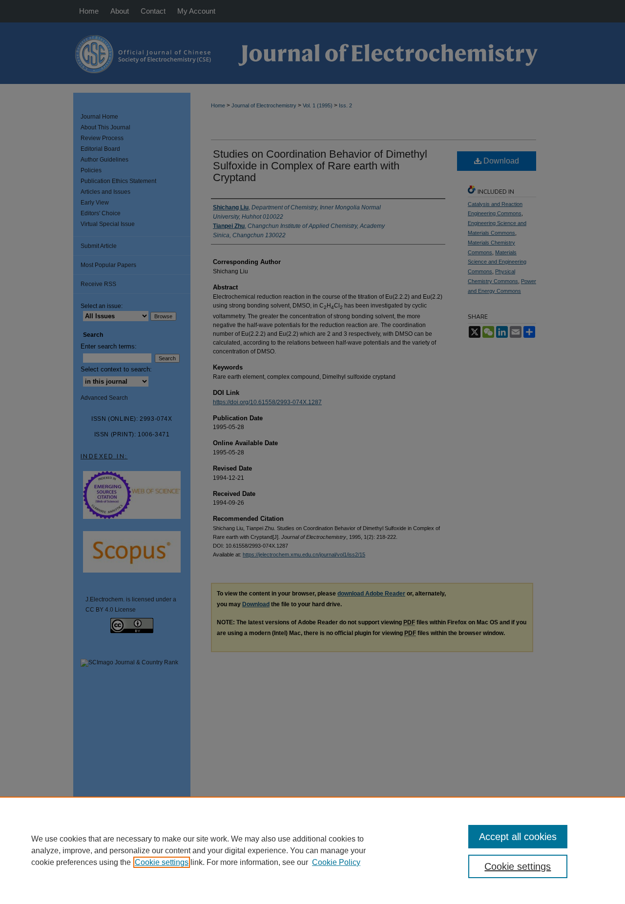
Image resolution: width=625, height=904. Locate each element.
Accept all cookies (518, 836)
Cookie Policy (336, 862)
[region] (312, 850)
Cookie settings (161, 862)
